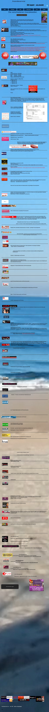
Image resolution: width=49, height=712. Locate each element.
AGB (15, 706)
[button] (47, 5)
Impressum (20, 706)
